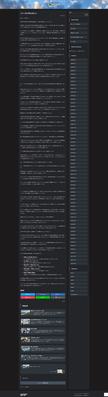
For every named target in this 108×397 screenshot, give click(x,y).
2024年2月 (73, 163)
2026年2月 (73, 77)
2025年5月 (73, 110)
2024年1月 (73, 167)
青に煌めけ (73, 28)
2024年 (72, 283)
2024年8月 (73, 142)
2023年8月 (73, 185)
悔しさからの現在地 (75, 24)
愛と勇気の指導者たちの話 (77, 37)
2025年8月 (73, 99)
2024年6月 (73, 149)
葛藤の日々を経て (75, 33)
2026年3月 (73, 74)
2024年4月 (73, 156)
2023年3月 (73, 202)
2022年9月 (73, 224)
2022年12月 (73, 213)
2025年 (23, 290)
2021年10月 (73, 263)
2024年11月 (73, 131)
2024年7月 (73, 145)
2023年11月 (73, 174)
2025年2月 (73, 120)
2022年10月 (73, 220)
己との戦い (73, 41)
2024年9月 (73, 138)
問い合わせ (86, 393)
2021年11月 (73, 260)
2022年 (72, 276)
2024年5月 (73, 152)
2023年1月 (73, 210)
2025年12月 (73, 85)
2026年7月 (73, 63)
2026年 (72, 291)
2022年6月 (73, 235)
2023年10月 (73, 177)
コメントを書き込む (43, 383)
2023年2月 (73, 206)
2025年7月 (73, 102)
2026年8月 (73, 60)
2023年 (72, 280)
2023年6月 (73, 192)
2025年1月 (73, 124)
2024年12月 (73, 127)
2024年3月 (73, 160)
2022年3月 (73, 245)
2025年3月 (73, 117)
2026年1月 (73, 81)
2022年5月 (73, 238)
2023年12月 (73, 170)
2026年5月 (73, 67)
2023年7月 (73, 188)
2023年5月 (73, 195)
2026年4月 (73, 70)
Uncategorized (74, 294)
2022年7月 (73, 231)
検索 (70, 12)
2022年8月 (73, 227)
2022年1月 (73, 252)
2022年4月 (73, 242)
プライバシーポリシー (79, 393)
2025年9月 (73, 95)
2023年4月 (73, 199)
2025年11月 (73, 88)
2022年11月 (73, 217)
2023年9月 (73, 181)
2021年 (72, 273)
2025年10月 (73, 92)
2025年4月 (73, 113)
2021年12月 (73, 256)
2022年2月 (73, 249)
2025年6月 (73, 106)
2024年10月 (73, 135)
